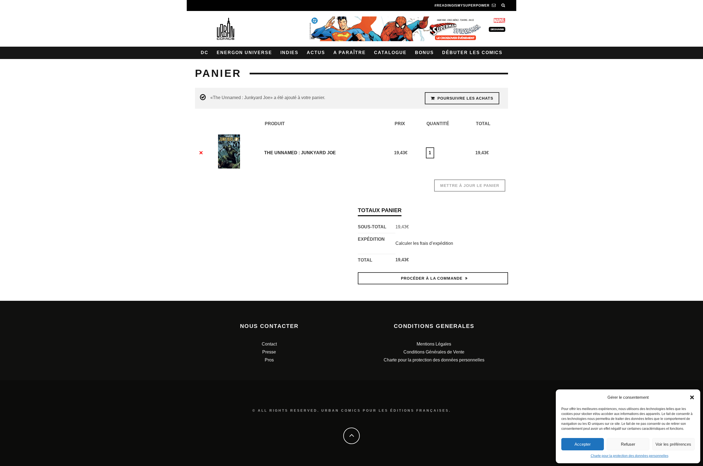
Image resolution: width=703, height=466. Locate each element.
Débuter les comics (472, 52)
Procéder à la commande (431, 278)
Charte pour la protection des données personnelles (629, 456)
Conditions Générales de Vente (433, 352)
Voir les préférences (673, 444)
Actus (316, 52)
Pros (269, 360)
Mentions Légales (434, 344)
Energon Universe (244, 52)
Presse (269, 352)
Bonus (424, 52)
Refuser (628, 444)
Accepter (582, 444)
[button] (692, 397)
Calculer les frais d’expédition (424, 243)
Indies (289, 52)
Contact (269, 344)
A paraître (349, 52)
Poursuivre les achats (465, 98)
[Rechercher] (503, 5)
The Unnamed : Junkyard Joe (300, 152)
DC (204, 52)
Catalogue (390, 52)
